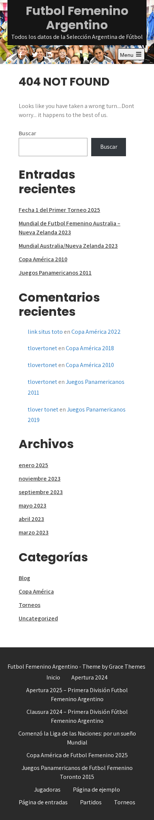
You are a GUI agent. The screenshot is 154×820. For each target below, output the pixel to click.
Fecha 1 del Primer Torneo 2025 (59, 210)
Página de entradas (43, 802)
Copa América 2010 (43, 259)
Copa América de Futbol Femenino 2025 (77, 755)
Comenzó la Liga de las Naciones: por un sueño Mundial (77, 738)
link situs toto (45, 332)
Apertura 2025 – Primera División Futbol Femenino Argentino (77, 694)
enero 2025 (33, 465)
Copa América (36, 591)
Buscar (27, 133)
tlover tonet (43, 409)
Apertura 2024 (89, 677)
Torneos (29, 605)
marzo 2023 (34, 532)
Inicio (53, 677)
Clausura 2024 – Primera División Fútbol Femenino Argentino (77, 716)
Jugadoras (47, 789)
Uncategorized (38, 618)
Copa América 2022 (96, 332)
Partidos (91, 802)
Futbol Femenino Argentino (77, 17)
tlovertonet (42, 348)
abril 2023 (31, 519)
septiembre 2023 (41, 492)
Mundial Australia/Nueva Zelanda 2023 (68, 246)
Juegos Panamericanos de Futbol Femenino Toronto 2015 (77, 772)
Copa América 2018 (90, 348)
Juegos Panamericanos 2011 (55, 273)
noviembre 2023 (40, 479)
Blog (24, 578)
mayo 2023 (32, 505)
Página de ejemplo (96, 789)
